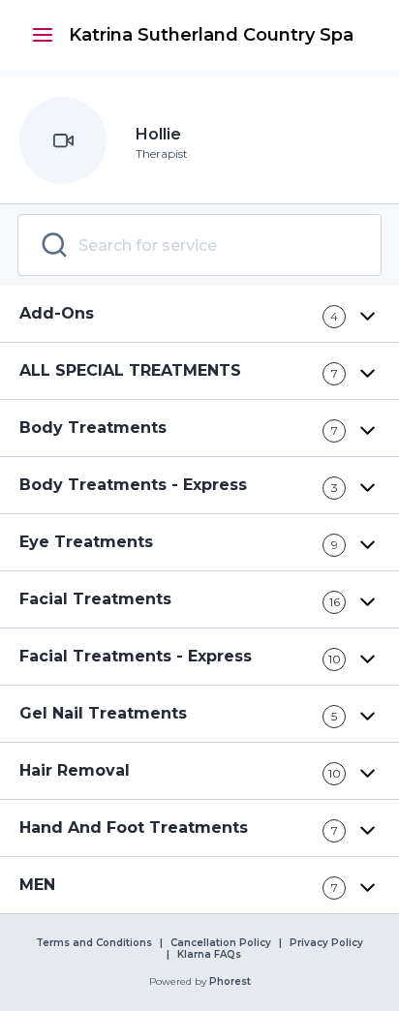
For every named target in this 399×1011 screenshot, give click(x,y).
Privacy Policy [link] (326, 943)
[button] (42, 34)
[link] (211, 34)
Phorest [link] (230, 982)
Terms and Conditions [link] (94, 943)
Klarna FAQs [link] (209, 955)
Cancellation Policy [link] (220, 943)
